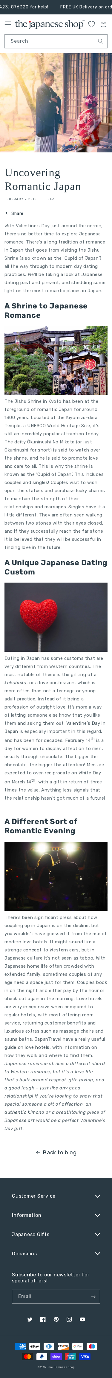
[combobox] (56, 41)
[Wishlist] (91, 24)
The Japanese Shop (60, 1367)
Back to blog (59, 1152)
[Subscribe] (93, 1297)
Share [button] (17, 213)
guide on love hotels (27, 1047)
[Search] (100, 41)
